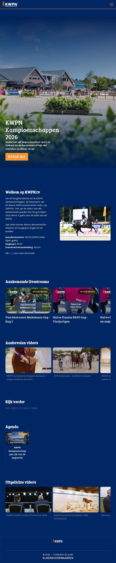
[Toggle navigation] (111, 4)
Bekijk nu (16, 157)
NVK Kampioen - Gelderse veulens (72, 375)
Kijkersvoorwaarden (58, 558)
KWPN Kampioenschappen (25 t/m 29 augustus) (17, 452)
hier (11, 253)
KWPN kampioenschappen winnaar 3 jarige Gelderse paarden (26, 377)
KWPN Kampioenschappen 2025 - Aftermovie (72, 517)
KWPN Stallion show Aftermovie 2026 (27, 515)
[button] (28, 364)
